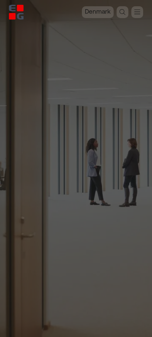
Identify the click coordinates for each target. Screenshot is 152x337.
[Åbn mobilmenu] (137, 12)
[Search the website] (122, 12)
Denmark (98, 12)
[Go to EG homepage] (16, 12)
